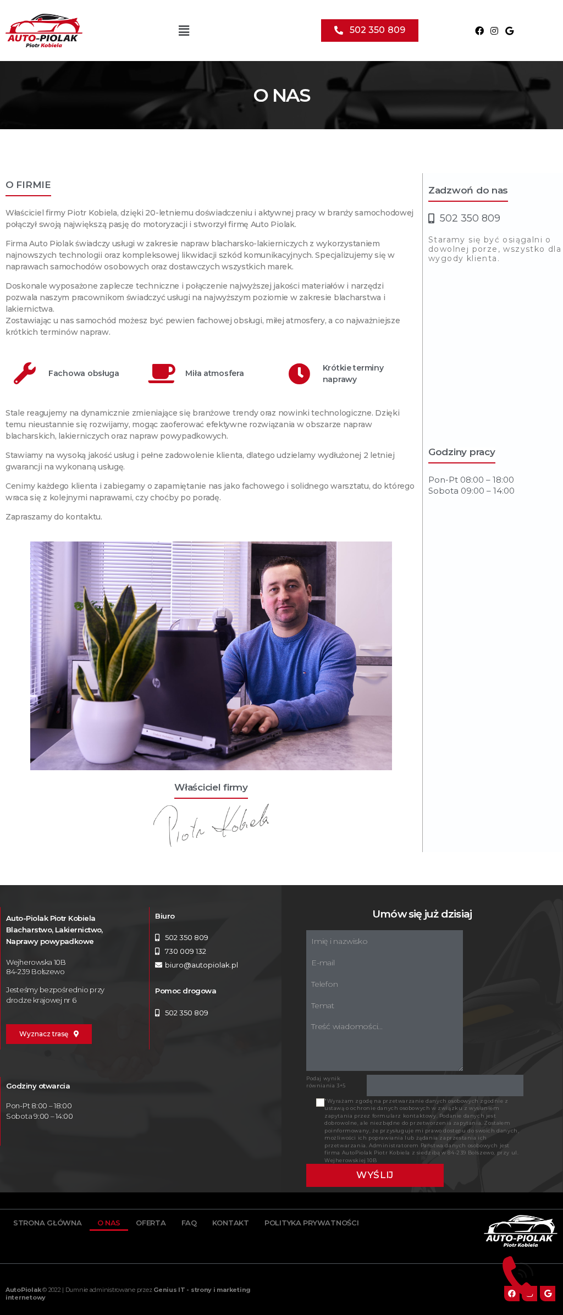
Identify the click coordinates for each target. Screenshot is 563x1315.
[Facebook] (479, 31)
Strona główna (47, 1222)
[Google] (509, 31)
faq (189, 1222)
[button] (369, 30)
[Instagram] (494, 31)
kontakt (230, 1222)
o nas (109, 1222)
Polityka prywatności (311, 1222)
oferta (150, 1222)
